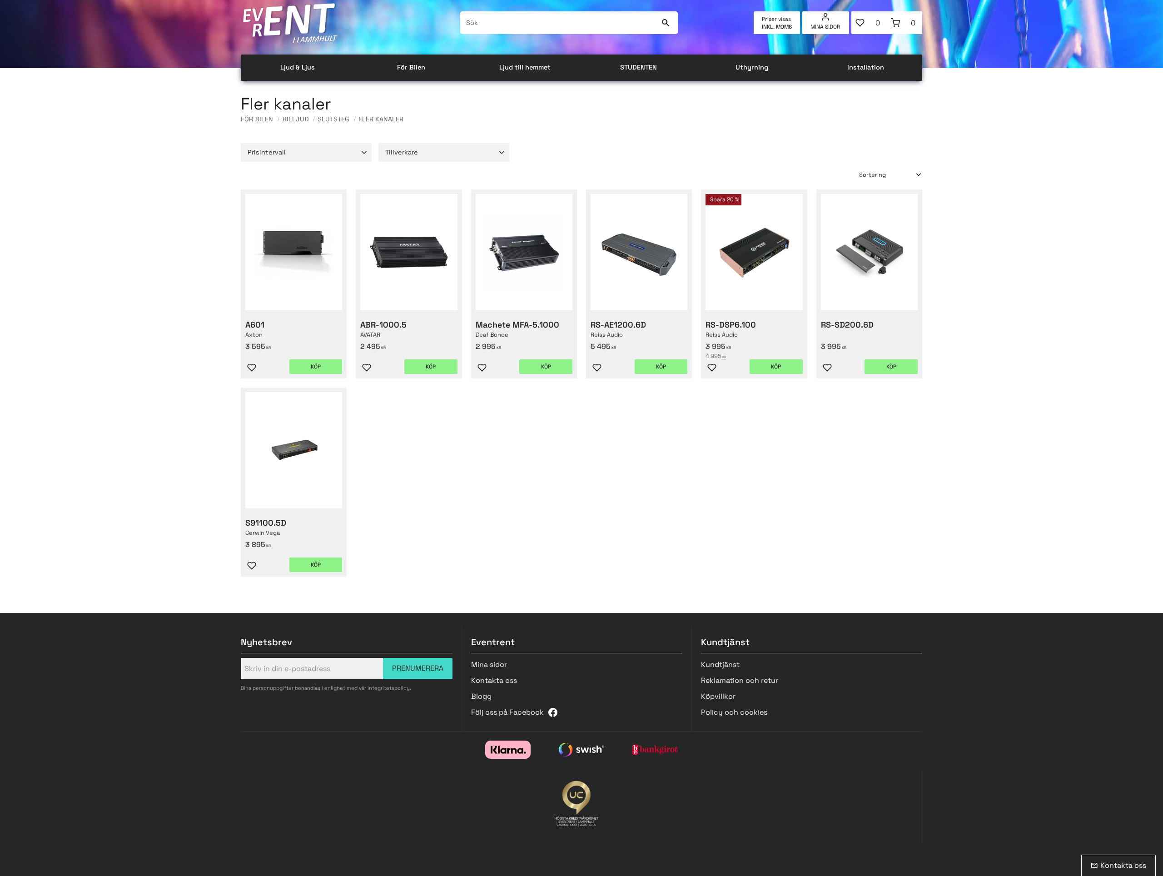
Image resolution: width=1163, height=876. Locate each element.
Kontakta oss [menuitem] (494, 680)
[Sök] (665, 23)
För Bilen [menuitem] (411, 67)
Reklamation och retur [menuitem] (739, 680)
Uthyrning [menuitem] (752, 67)
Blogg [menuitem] (481, 696)
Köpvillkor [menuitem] (718, 696)
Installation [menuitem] (865, 67)
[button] (869, 22)
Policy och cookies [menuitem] (734, 712)
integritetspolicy (389, 688)
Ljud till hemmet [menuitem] (525, 67)
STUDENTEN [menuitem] (638, 67)
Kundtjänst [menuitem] (720, 664)
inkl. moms (777, 27)
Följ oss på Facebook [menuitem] (507, 712)
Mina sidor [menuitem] (825, 26)
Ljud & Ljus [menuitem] (297, 67)
